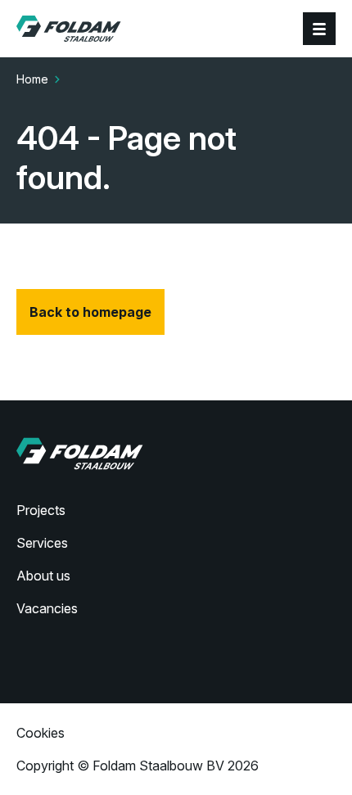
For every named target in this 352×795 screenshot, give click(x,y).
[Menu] (319, 28)
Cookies (40, 733)
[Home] (68, 28)
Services (42, 543)
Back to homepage (90, 312)
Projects (40, 510)
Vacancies (47, 608)
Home (32, 79)
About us (43, 575)
